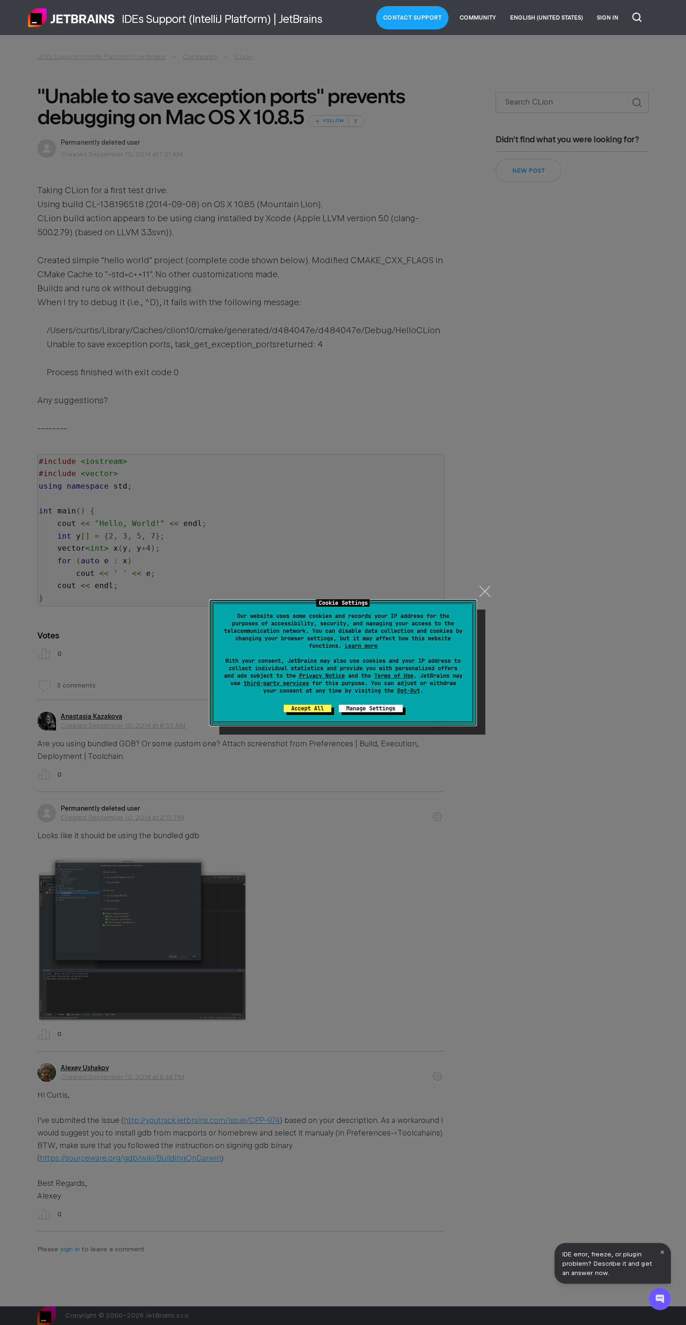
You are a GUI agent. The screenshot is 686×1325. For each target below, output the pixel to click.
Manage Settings (370, 708)
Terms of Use (393, 676)
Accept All (307, 708)
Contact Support (412, 17)
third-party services (276, 683)
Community (478, 17)
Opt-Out (408, 690)
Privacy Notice (322, 676)
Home (71, 17)
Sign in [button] (607, 17)
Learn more (361, 646)
